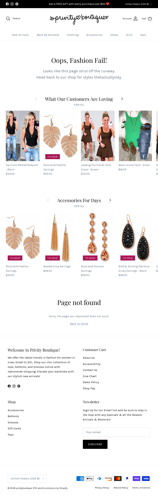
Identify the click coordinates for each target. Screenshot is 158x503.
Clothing (73, 35)
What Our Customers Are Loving (79, 99)
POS (35, 488)
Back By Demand (48, 35)
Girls (129, 35)
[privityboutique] (79, 18)
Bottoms (13, 416)
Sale (143, 35)
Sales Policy (91, 382)
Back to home (79, 323)
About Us (89, 358)
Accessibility (91, 364)
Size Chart (90, 376)
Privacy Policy (102, 487)
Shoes (114, 35)
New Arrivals (20, 35)
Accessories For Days (79, 200)
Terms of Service (141, 487)
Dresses (13, 422)
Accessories (94, 35)
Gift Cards (14, 428)
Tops (11, 434)
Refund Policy (121, 487)
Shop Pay (89, 388)
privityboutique (24, 488)
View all (79, 104)
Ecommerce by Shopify (55, 488)
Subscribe (95, 444)
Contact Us (90, 370)
